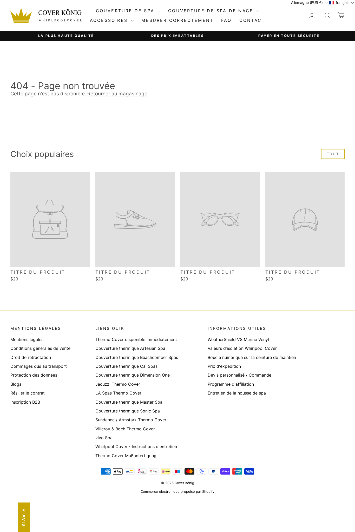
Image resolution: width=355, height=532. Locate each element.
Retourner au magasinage (117, 94)
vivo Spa (104, 437)
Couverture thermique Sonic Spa (127, 410)
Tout (333, 154)
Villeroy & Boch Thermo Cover (125, 428)
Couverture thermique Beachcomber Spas (136, 357)
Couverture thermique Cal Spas (126, 366)
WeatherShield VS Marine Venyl (238, 339)
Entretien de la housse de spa (237, 393)
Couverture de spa (126, 10)
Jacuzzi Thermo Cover (117, 384)
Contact (252, 20)
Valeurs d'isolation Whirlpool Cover (242, 348)
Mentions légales (26, 339)
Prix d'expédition (224, 366)
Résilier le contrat (27, 393)
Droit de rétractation (30, 357)
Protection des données (33, 375)
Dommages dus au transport (38, 366)
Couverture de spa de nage (211, 10)
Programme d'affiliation (231, 384)
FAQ (226, 20)
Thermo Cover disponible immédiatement (136, 339)
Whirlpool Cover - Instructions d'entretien (136, 446)
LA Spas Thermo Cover (118, 393)
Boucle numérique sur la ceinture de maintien (252, 357)
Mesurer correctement (177, 20)
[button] (309, 2)
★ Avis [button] (23, 517)
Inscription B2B (25, 402)
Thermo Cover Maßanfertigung (125, 455)
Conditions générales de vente (40, 348)
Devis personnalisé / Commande (239, 375)
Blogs (15, 384)
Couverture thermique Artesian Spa (130, 348)
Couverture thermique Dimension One (132, 375)
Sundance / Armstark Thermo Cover (130, 419)
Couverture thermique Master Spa (128, 402)
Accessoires (110, 20)
